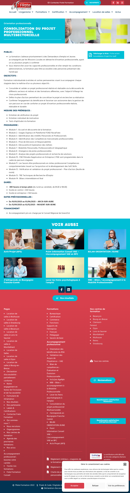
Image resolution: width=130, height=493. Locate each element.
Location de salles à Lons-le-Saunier (11, 335)
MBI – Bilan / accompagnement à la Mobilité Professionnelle (55, 387)
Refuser (95, 485)
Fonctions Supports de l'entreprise (53, 326)
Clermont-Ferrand (96, 324)
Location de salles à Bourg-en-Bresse (12, 365)
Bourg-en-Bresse (100, 319)
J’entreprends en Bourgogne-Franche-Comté (56, 416)
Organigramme (13, 429)
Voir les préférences (116, 485)
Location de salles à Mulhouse (11, 315)
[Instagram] (122, 3)
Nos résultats (12, 402)
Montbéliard (98, 334)
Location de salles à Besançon (11, 327)
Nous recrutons (13, 426)
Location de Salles (10, 352)
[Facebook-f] (113, 3)
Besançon (97, 316)
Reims (95, 340)
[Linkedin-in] (118, 3)
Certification (55, 316)
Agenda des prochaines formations (10, 441)
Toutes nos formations (10, 467)
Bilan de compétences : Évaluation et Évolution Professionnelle (53, 370)
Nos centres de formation (12, 434)
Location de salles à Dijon (10, 358)
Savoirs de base (56, 338)
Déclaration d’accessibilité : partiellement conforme (10, 376)
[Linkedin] (68, 289)
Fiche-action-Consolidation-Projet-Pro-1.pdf (106, 55)
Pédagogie (54, 335)
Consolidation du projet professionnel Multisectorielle (56, 407)
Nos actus (11, 447)
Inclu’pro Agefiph (57, 379)
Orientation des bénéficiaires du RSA (55, 351)
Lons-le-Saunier (100, 331)
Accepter (74, 485)
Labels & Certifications (9, 410)
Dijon (95, 328)
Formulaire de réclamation (11, 397)
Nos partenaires (13, 405)
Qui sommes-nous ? (11, 422)
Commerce (54, 320)
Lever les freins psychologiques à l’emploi (55, 398)
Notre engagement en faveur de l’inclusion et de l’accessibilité (12, 388)
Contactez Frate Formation (12, 416)
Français (53, 332)
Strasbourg (97, 343)
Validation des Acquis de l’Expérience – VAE (55, 358)
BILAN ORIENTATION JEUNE (56, 424)
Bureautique (55, 313)
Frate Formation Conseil (12, 474)
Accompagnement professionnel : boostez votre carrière (12, 458)
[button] (125, 464)
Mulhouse (97, 337)
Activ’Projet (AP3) (57, 443)
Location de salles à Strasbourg (12, 321)
